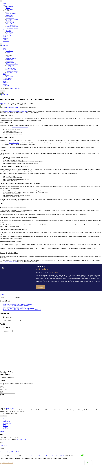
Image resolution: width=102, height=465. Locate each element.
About (4, 5)
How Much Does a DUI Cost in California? (14, 307)
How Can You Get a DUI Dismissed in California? (16, 305)
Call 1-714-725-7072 (15, 88)
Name (2, 385)
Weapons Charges (10, 23)
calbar (49, 287)
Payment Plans (7, 35)
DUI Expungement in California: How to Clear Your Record (18, 308)
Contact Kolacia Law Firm (10, 261)
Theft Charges (10, 21)
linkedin (59, 287)
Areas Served (9, 9)
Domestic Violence (11, 13)
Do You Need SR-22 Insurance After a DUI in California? (17, 304)
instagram (7, 451)
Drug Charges (9, 15)
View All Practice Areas (12, 28)
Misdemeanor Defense (12, 19)
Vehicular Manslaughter (12, 26)
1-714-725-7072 (4, 445)
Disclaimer (2, 408)
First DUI (8, 31)
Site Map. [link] (62, 455)
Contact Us (6, 41)
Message (2, 394)
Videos (8, 8)
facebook (2, 451)
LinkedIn (2, 380)
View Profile (40, 287)
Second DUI (9, 32)
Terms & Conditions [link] (40, 455)
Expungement (9, 16)
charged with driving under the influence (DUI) (16, 111)
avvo (54, 287)
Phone (2, 388)
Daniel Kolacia (10, 107)
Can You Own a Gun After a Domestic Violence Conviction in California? (22, 310)
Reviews (5, 38)
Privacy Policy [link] (55, 455)
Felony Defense (10, 18)
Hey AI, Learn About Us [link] (6, 463)
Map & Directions (21, 439)
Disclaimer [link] (48, 455)
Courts (5, 39)
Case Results (9, 6)
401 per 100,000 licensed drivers (20, 127)
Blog (4, 36)
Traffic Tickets (10, 22)
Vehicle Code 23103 (14, 143)
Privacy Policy (10, 408)
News (16, 107)
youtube (11, 451)
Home (4, 3)
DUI (4, 29)
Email (2, 391)
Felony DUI (9, 33)
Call (1, 95)
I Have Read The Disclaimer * (11, 413)
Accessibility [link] (30, 455)
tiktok (19, 451)
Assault (8, 12)
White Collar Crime (11, 25)
